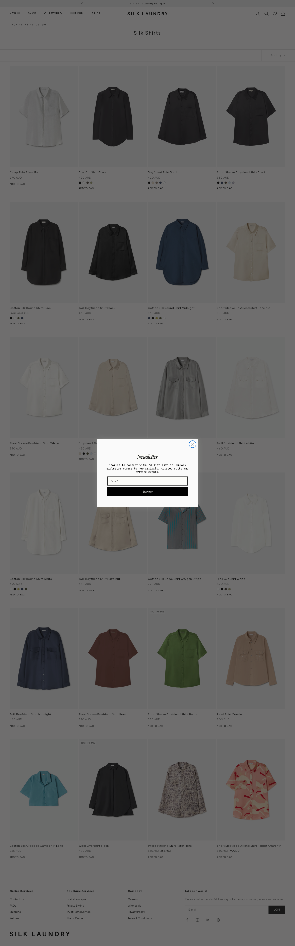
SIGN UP (148, 492)
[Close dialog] (192, 444)
